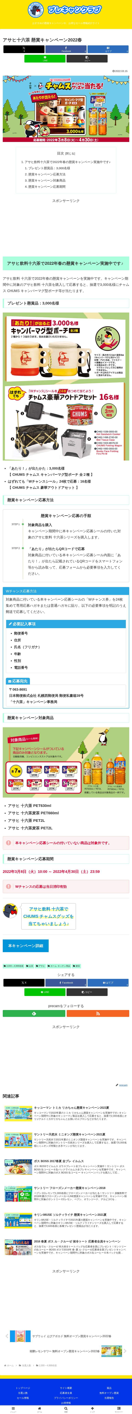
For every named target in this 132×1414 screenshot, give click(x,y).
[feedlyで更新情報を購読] (34, 1013)
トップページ (23, 1388)
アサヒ (42, 966)
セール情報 (23, 1398)
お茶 (31, 966)
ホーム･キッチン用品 (60, 966)
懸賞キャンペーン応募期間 (46, 186)
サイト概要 (66, 1388)
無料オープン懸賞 (109, 1393)
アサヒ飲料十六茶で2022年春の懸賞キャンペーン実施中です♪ (68, 162)
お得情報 (66, 1402)
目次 (60, 153)
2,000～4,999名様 (15, 966)
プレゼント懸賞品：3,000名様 (49, 168)
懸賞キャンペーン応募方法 (46, 174)
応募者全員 (66, 1393)
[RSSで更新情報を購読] (98, 1013)
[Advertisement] (66, 228)
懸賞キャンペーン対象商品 (46, 180)
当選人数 (23, 1393)
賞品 (109, 1388)
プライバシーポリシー (66, 1398)
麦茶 (78, 966)
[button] (87, 59)
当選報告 (109, 1398)
